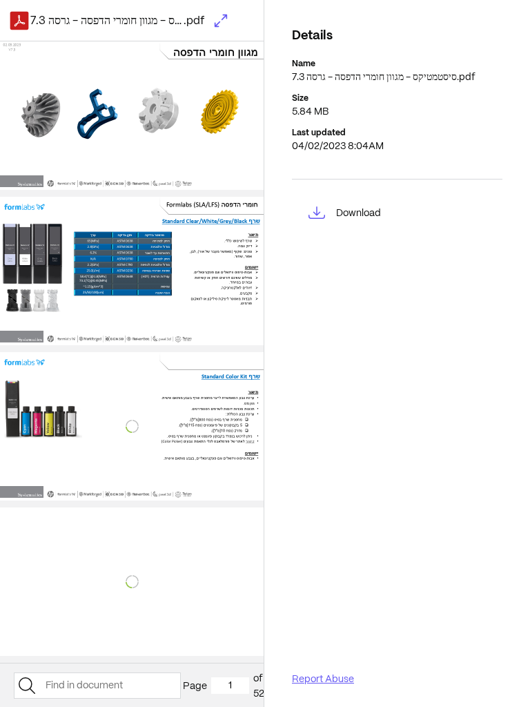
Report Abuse (323, 678)
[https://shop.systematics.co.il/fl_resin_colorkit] (231, 377)
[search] (26, 685)
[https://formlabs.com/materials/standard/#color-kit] (252, 441)
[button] (221, 20)
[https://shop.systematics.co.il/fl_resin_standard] (211, 221)
